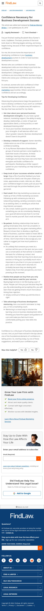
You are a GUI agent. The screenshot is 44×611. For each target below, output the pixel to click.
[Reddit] (32, 560)
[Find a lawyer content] (40, 574)
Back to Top (23, 507)
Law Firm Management (16, 10)
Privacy (11, 605)
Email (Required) (9, 454)
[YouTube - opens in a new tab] (11, 560)
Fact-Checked (30, 32)
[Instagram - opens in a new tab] (25, 560)
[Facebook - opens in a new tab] (4, 560)
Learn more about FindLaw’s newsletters (16, 466)
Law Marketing (30, 10)
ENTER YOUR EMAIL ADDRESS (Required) (16, 544)
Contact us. (10, 533)
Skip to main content (22, 2)
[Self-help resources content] (40, 581)
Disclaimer (20, 605)
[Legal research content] (40, 587)
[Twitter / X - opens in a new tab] (18, 560)
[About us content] (40, 568)
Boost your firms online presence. (21, 399)
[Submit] (38, 458)
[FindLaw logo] (12, 3)
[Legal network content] (40, 594)
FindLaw (4, 10)
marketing (6, 90)
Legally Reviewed (11, 32)
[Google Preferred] (39, 560)
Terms (4, 605)
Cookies (29, 605)
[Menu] (3, 3)
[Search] (40, 3)
